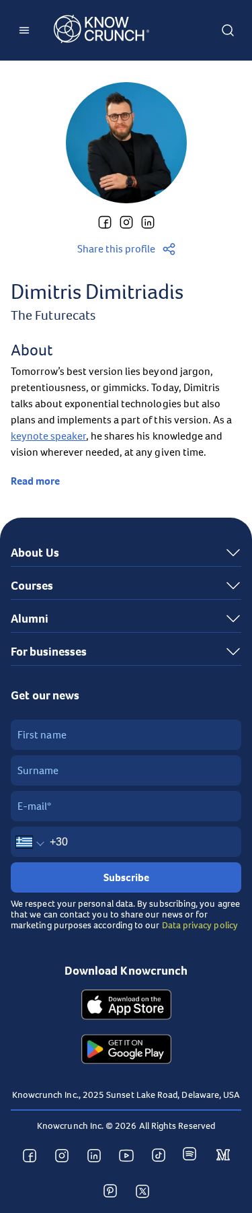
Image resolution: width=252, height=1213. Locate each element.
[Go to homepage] (101, 30)
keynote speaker (48, 436)
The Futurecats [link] (53, 315)
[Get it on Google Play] (126, 1051)
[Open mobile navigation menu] (24, 30)
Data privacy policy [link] (200, 925)
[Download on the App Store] (126, 1006)
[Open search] (227, 30)
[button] (105, 222)
